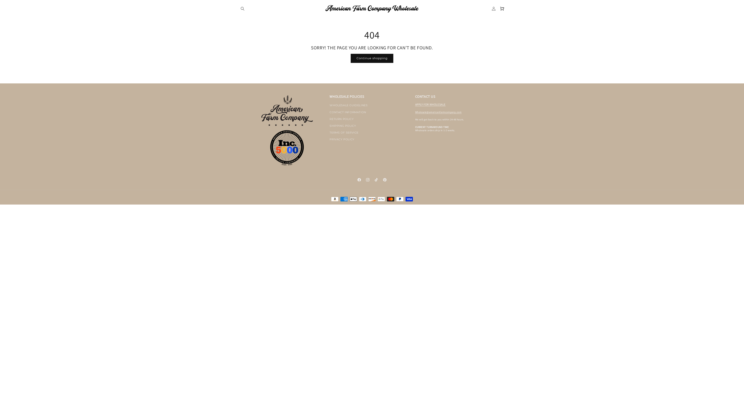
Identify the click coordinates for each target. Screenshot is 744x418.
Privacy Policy (342, 139)
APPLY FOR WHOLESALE (430, 104)
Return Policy (342, 119)
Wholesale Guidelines (349, 105)
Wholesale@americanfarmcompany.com (438, 112)
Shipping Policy (343, 126)
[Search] (242, 9)
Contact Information (348, 112)
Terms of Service (344, 132)
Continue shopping (372, 58)
